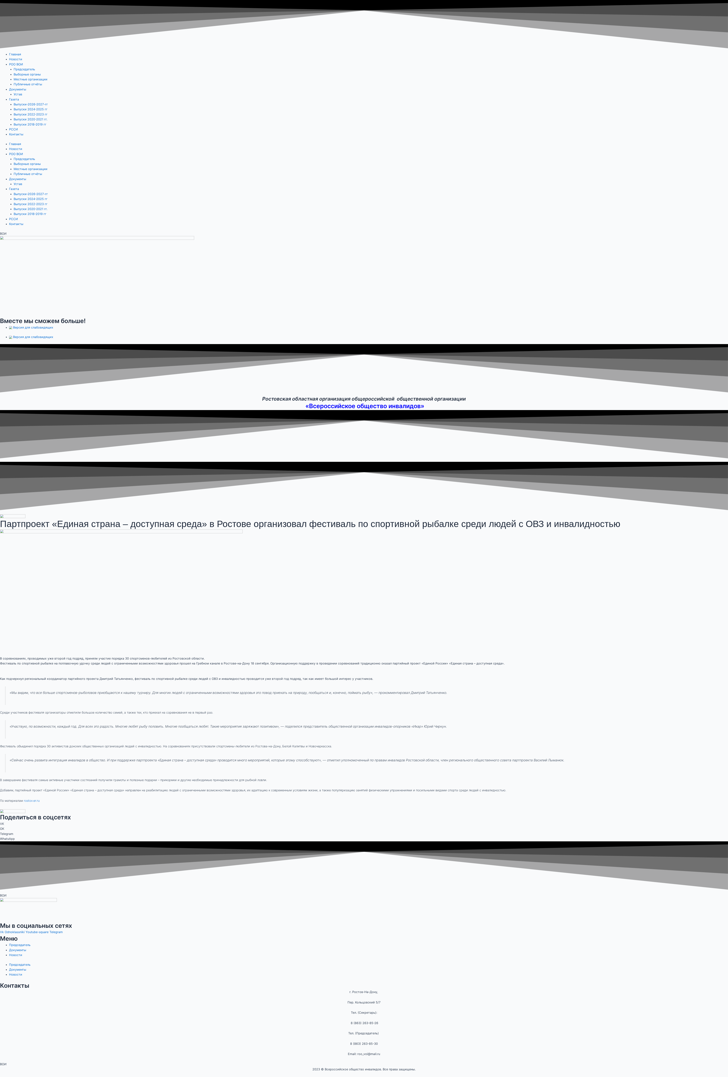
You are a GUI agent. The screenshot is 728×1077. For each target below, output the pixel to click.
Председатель (24, 69)
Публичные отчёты (28, 84)
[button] (364, 823)
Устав (18, 94)
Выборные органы (27, 74)
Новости (15, 59)
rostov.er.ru (32, 800)
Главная (15, 54)
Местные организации (30, 79)
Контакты (16, 134)
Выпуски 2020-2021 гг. (30, 119)
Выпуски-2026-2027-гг (31, 104)
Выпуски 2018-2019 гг (30, 124)
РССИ (13, 129)
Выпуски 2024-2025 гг (31, 109)
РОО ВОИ (16, 64)
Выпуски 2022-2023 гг (31, 114)
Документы (17, 89)
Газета (14, 99)
